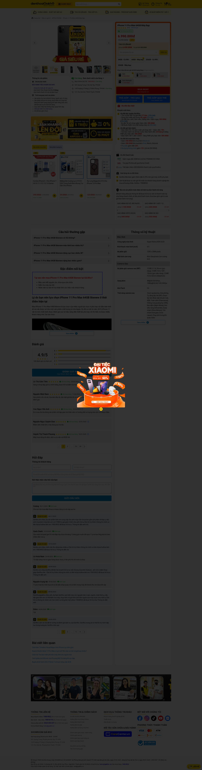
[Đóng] (101, 409)
